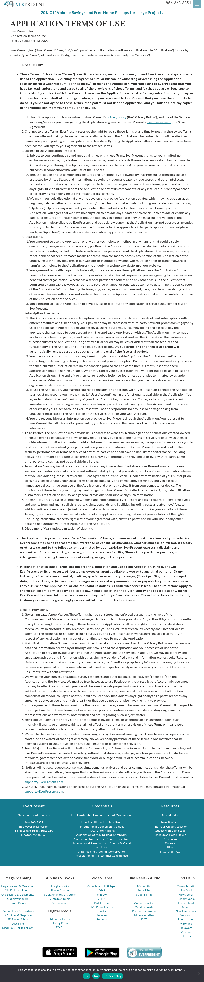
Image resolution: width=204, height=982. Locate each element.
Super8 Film (144, 894)
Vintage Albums (60, 898)
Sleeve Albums (60, 890)
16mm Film (144, 886)
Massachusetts (186, 886)
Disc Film (18, 923)
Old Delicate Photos (18, 890)
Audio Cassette (144, 902)
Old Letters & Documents (17, 894)
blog (170, 847)
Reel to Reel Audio (144, 911)
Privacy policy (112, 976)
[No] (199, 973)
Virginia (186, 932)
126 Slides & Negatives (17, 915)
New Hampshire (186, 911)
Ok (86, 976)
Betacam (102, 915)
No (96, 976)
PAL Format (102, 902)
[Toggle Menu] (197, 4)
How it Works (170, 822)
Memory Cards (60, 919)
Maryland (186, 923)
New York (186, 890)
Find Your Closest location (170, 826)
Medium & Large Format (18, 927)
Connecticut (186, 902)
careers (170, 843)
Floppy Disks (60, 923)
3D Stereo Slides (17, 919)
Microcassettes (144, 915)
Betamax (102, 919)
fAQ (163, 851)
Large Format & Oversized (18, 886)
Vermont (186, 915)
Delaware (186, 927)
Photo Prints (18, 902)
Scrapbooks (59, 902)
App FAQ (174, 851)
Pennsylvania (186, 898)
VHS (102, 890)
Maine (186, 907)
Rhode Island (186, 919)
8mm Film (144, 890)
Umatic (102, 911)
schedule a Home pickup (170, 834)
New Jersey (186, 894)
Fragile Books (60, 886)
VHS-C (102, 898)
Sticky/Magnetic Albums (60, 894)
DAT (144, 919)
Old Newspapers (17, 898)
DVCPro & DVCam (102, 907)
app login (170, 839)
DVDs (60, 927)
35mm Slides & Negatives (18, 911)
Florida (186, 936)
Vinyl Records (144, 907)
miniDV (102, 894)
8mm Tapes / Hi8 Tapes (102, 886)
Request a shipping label (170, 830)
